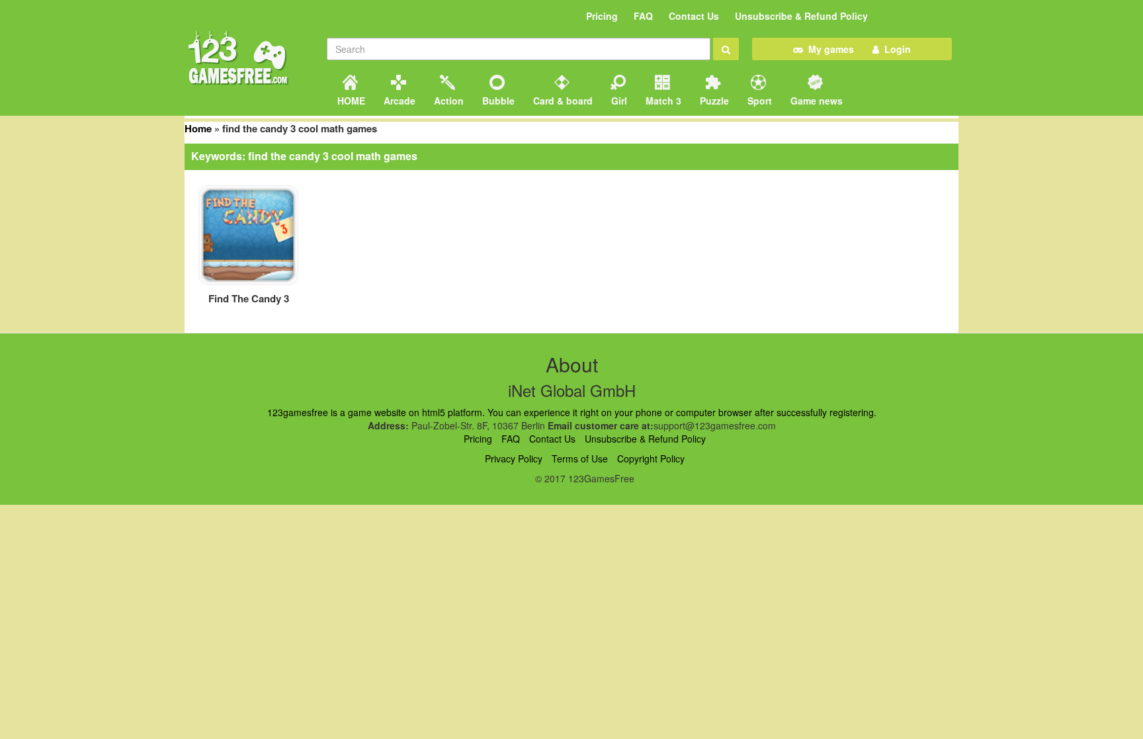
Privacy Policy (513, 458)
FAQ (643, 15)
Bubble (497, 100)
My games (828, 49)
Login (895, 49)
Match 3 (662, 100)
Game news (815, 100)
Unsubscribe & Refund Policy (801, 15)
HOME (350, 100)
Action (447, 100)
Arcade (398, 100)
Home (198, 128)
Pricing (602, 15)
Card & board (561, 100)
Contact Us (694, 15)
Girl (618, 100)
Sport (758, 100)
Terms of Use (580, 458)
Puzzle (713, 100)
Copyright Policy (651, 458)
